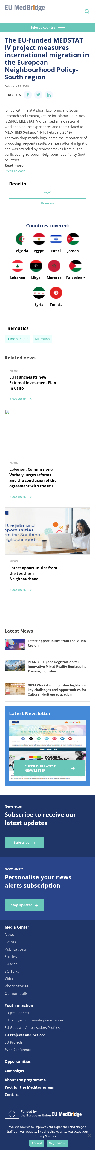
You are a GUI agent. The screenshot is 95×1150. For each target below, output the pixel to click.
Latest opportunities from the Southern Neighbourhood (33, 573)
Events (10, 941)
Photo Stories (16, 986)
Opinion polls (16, 993)
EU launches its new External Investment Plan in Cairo (32, 383)
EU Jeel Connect (17, 1012)
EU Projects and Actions (25, 1034)
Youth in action (19, 1005)
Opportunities (18, 1061)
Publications (15, 949)
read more (17, 399)
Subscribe (21, 842)
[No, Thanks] (89, 1135)
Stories (11, 956)
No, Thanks (57, 1143)
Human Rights (17, 339)
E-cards (11, 963)
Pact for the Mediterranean (30, 1087)
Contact (12, 1094)
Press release (15, 171)
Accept (37, 1143)
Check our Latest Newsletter (40, 768)
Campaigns (14, 1070)
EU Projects (14, 1042)
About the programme (25, 1079)
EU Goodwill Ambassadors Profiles (32, 1027)
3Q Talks (12, 971)
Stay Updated (22, 905)
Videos (10, 978)
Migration (42, 339)
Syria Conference (18, 1049)
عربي (47, 191)
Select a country (43, 27)
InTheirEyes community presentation (34, 1020)
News (9, 934)
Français (47, 203)
